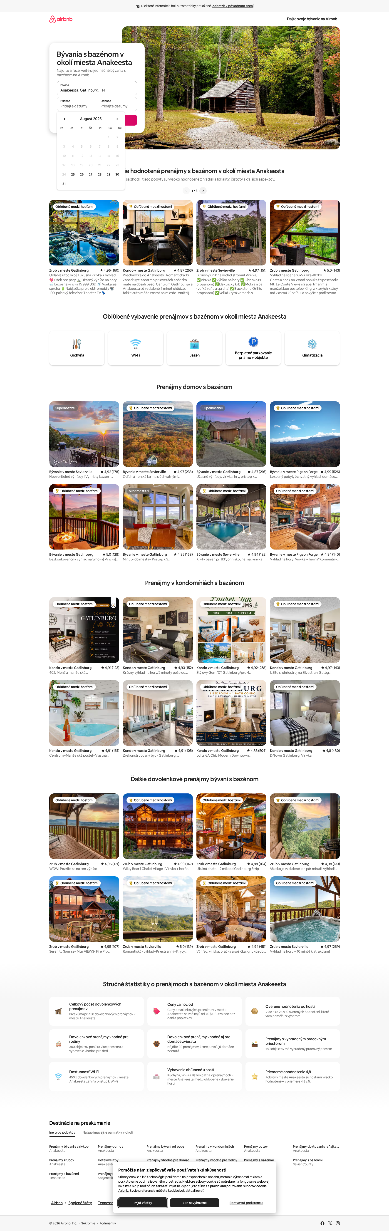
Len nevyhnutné (194, 1203)
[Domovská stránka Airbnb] (60, 19)
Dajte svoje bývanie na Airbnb (312, 19)
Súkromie (88, 1223)
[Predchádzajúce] (186, 190)
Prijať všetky (143, 1203)
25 (73, 174)
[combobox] (97, 90)
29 (108, 174)
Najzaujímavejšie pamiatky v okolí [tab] (108, 1132)
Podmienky (107, 1223)
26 (82, 174)
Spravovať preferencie (246, 1203)
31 (64, 184)
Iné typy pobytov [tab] (62, 1132)
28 (100, 174)
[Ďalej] (203, 190)
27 (90, 174)
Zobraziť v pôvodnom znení (232, 6)
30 (117, 174)
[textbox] (76, 106)
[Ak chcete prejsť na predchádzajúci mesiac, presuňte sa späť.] (64, 119)
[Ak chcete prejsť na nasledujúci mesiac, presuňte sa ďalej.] (117, 119)
